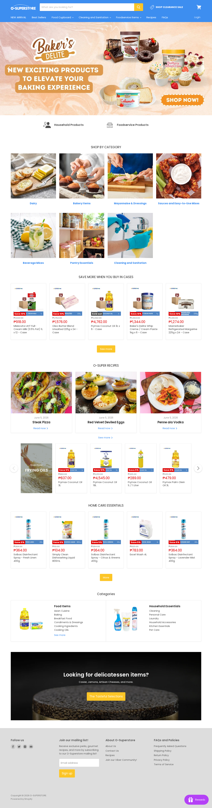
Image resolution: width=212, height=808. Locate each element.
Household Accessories (162, 647)
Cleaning (154, 635)
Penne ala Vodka (171, 447)
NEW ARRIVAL (18, 17)
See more (106, 373)
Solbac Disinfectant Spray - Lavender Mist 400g (182, 582)
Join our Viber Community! (121, 784)
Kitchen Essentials (159, 650)
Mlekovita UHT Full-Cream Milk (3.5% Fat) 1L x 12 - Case (28, 354)
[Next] (203, 81)
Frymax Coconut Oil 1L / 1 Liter (140, 508)
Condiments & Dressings (68, 647)
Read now (39, 453)
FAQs (165, 17)
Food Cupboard (62, 17)
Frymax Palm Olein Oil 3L (174, 508)
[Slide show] (106, 81)
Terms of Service (164, 789)
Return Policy (161, 780)
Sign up (67, 798)
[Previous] (9, 81)
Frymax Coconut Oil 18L (105, 508)
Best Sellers (39, 17)
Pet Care (154, 654)
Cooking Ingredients (66, 650)
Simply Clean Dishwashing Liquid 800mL (63, 582)
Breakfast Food (63, 643)
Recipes (151, 17)
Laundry (154, 643)
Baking (58, 639)
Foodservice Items (127, 17)
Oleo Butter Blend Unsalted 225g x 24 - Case (65, 354)
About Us (111, 771)
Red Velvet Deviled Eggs (106, 447)
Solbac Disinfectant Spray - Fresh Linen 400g (26, 582)
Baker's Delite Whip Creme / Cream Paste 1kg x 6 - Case (144, 354)
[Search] (138, 7)
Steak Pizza (41, 447)
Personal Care (157, 639)
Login (197, 17)
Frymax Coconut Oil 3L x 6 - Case (105, 352)
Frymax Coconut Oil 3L (70, 508)
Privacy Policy (162, 784)
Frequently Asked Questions (170, 771)
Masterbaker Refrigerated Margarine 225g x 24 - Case (183, 354)
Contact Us (112, 775)
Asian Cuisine (62, 635)
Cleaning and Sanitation (94, 17)
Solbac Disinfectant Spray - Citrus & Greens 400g (105, 582)
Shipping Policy (162, 775)
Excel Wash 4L (138, 579)
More (106, 602)
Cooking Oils (61, 654)
